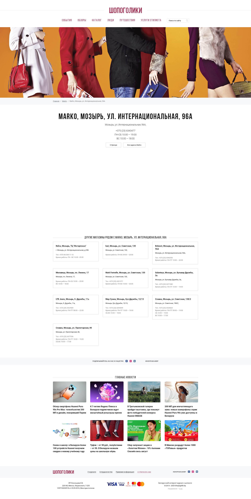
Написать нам (145, 472)
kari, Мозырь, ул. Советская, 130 (120, 246)
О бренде (113, 145)
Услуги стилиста (151, 20)
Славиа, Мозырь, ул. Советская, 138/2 (173, 299)
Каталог (97, 20)
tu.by (180, 489)
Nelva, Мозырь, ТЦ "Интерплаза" (71, 246)
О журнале (92, 472)
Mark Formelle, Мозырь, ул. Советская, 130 (125, 272)
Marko (64, 101)
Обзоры (82, 20)
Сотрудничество (105, 472)
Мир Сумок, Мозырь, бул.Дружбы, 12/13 (124, 299)
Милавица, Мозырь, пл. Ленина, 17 (72, 272)
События (67, 20)
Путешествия (127, 20)
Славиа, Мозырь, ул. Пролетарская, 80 (74, 328)
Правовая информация (125, 472)
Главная (56, 101)
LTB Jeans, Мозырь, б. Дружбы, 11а (72, 299)
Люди (110, 20)
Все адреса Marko (134, 145)
